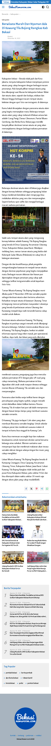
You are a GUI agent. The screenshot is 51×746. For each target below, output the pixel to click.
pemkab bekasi (11, 673)
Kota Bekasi (10, 683)
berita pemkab (26, 673)
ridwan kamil (27, 678)
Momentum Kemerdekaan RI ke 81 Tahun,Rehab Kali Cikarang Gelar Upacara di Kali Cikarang (27, 605)
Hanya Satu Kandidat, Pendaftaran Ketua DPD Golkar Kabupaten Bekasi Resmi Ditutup (11, 517)
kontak (13, 735)
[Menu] (3, 7)
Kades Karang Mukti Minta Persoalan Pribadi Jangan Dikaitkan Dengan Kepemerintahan (36, 543)
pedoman (29, 735)
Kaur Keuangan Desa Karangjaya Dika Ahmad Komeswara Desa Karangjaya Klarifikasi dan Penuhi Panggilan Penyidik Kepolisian (27, 634)
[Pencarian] (47, 7)
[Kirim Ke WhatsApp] (47, 489)
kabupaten (5, 20)
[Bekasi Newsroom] (19, 7)
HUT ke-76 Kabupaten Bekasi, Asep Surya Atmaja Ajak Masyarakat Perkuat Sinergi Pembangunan (28, 624)
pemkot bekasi (32, 683)
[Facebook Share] (26, 489)
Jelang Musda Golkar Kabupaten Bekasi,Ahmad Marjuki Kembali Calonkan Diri (36, 517)
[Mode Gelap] (43, 7)
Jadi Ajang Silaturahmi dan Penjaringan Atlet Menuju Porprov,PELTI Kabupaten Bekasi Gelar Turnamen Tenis (38, 568)
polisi (21, 683)
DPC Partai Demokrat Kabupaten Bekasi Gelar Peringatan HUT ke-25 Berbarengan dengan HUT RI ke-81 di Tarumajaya (12, 543)
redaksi (38, 735)
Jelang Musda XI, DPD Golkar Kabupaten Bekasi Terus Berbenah (12, 568)
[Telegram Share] (42, 489)
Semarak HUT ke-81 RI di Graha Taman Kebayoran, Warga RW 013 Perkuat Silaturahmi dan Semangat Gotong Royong (28, 615)
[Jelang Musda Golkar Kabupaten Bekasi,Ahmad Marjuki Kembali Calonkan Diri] (38, 506)
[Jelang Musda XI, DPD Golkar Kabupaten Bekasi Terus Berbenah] (13, 557)
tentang (21, 735)
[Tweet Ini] (31, 489)
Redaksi (10, 36)
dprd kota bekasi (12, 678)
